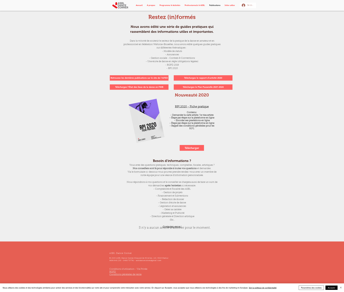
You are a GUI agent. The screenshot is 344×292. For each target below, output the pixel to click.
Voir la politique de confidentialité (263, 287)
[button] (170, 5)
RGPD (112, 272)
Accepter (331, 287)
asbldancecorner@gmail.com (148, 260)
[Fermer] (340, 288)
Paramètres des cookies (311, 287)
